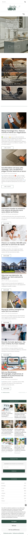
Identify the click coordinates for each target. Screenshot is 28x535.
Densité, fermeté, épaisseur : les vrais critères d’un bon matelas (13, 343)
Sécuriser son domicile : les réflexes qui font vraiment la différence (12, 277)
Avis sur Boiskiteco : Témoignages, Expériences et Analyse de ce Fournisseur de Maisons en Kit (12, 374)
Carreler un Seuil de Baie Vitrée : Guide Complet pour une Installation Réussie (19, 448)
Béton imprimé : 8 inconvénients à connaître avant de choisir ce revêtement (7, 448)
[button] (26, 505)
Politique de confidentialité (18, 533)
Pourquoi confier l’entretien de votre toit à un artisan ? (12, 310)
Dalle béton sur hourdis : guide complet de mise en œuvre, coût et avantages (13, 80)
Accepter (14, 521)
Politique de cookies (7, 533)
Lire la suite (14, 46)
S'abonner (14, 471)
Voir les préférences (14, 529)
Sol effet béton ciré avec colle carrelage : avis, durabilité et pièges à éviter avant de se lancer (13, 169)
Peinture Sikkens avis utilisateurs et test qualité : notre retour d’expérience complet (20, 415)
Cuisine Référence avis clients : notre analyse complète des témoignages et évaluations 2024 (20, 432)
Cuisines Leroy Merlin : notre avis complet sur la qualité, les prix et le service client (7, 431)
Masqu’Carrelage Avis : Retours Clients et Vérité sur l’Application (13, 131)
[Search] (25, 1)
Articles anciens (6, 392)
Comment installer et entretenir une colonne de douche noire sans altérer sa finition (13, 210)
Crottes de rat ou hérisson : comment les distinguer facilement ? (6, 414)
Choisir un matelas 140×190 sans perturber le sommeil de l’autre (13, 243)
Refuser (14, 525)
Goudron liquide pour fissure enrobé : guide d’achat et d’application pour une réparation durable (12, 94)
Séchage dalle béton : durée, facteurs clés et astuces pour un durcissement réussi (14, 66)
